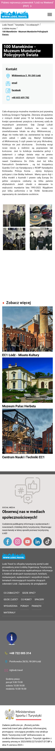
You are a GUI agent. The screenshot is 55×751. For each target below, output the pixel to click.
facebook (16, 90)
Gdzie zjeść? (11, 599)
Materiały (9, 612)
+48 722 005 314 (20, 653)
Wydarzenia (10, 606)
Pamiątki (36, 606)
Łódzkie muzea (9, 28)
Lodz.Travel (7, 25)
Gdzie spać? (28, 593)
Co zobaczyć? (32, 25)
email (14, 83)
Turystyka (19, 25)
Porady (24, 606)
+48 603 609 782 (20, 97)
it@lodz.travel (16, 670)
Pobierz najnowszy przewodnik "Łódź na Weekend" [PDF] (27, 4)
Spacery (39, 599)
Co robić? (26, 599)
